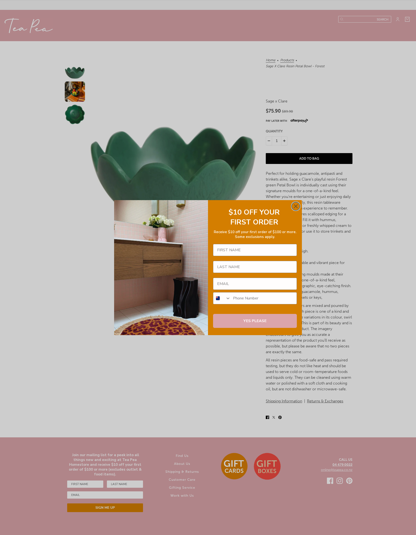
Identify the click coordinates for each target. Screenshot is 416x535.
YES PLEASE (254, 321)
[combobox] (222, 298)
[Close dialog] (296, 206)
